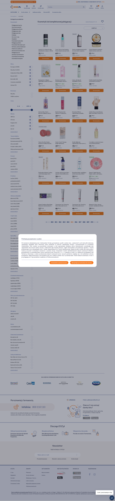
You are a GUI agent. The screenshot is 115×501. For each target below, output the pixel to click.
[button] (112, 498)
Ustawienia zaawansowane (59, 262)
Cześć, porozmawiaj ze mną (104, 492)
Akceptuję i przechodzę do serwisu (82, 262)
